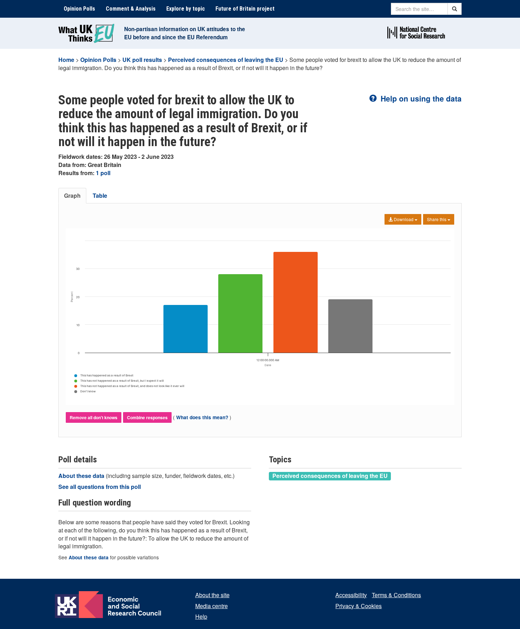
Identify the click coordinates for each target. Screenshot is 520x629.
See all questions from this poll (99, 487)
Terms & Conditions (396, 595)
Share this (437, 219)
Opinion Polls (79, 8)
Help (201, 616)
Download (404, 219)
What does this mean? (202, 417)
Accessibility (351, 595)
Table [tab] (100, 195)
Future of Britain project (245, 8)
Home (66, 60)
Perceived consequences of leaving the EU (225, 60)
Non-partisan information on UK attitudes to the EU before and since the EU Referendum (184, 33)
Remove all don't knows (93, 417)
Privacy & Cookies (358, 606)
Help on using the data (420, 98)
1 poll (103, 173)
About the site (212, 595)
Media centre (211, 606)
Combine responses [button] (147, 417)
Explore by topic (185, 8)
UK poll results (142, 60)
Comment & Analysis (131, 8)
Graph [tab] (72, 195)
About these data (82, 476)
